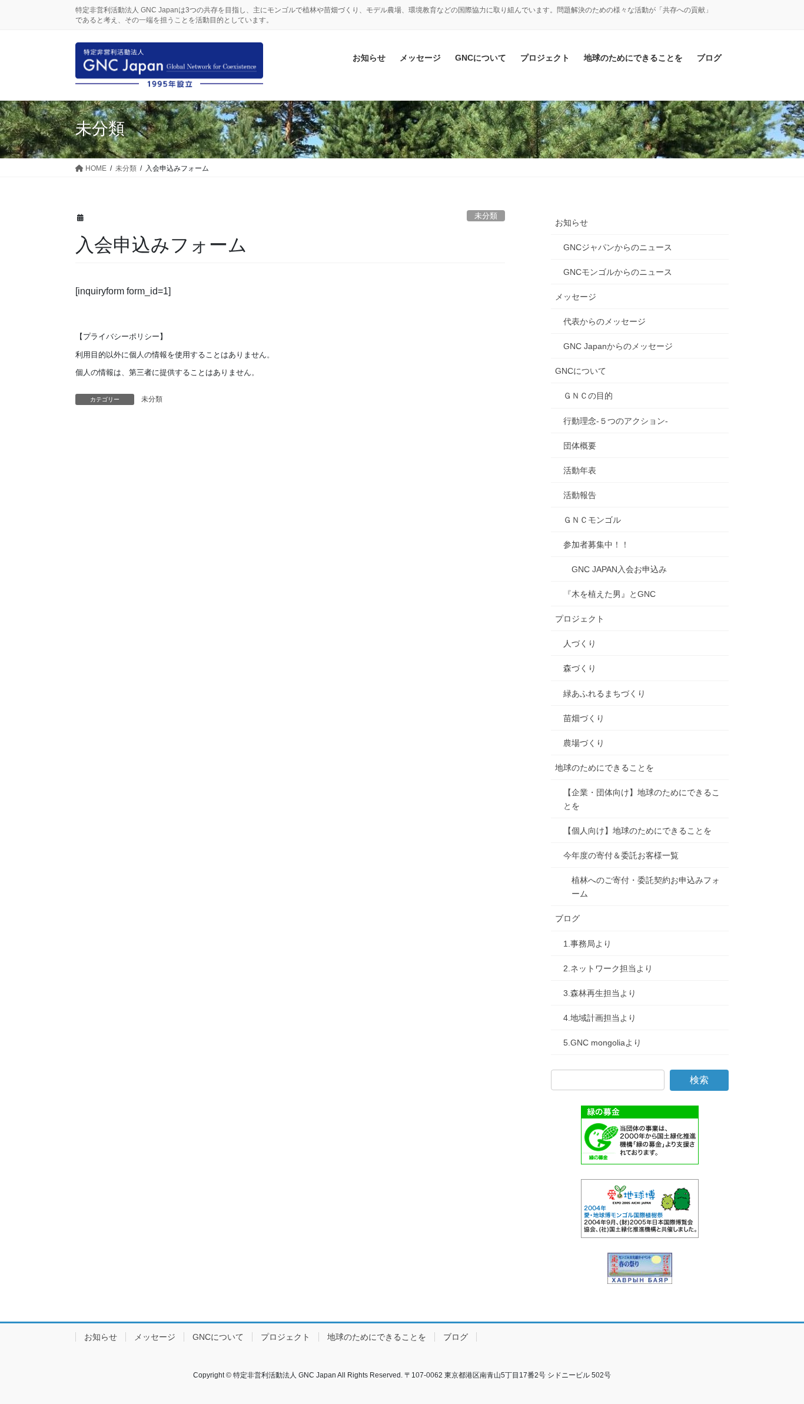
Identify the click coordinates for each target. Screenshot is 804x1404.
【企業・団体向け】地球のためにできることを (641, 799)
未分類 (485, 215)
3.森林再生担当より (599, 993)
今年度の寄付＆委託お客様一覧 (621, 855)
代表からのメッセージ (604, 321)
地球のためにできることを (604, 767)
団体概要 (579, 445)
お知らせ (571, 222)
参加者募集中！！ (596, 544)
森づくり (579, 668)
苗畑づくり (583, 718)
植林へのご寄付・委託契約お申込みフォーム (646, 886)
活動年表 (579, 470)
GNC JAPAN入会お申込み (619, 569)
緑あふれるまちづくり (604, 693)
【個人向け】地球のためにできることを (637, 830)
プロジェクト (579, 618)
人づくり (579, 643)
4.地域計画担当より (599, 1018)
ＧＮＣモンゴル (592, 520)
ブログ (567, 918)
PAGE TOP (774, 1351)
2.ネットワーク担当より (608, 968)
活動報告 (579, 495)
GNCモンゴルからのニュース (617, 272)
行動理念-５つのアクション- (615, 421)
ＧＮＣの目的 (588, 395)
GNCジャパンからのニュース (617, 247)
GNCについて (580, 371)
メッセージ (575, 296)
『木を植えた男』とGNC (609, 594)
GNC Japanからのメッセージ (618, 346)
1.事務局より (587, 943)
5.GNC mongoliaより (602, 1042)
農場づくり (583, 743)
